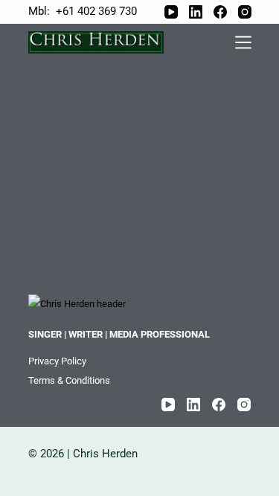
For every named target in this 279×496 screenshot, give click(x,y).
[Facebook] (220, 12)
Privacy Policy (57, 361)
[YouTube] (171, 12)
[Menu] (243, 42)
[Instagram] (244, 12)
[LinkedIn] (195, 12)
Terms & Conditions (69, 380)
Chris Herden (107, 453)
